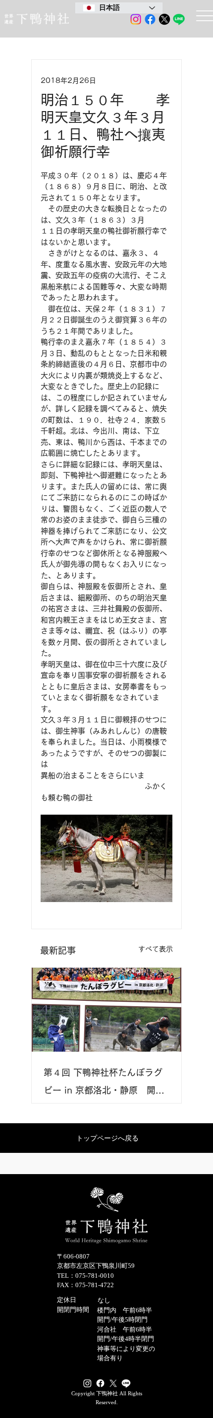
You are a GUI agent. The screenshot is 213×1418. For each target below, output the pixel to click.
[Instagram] (136, 19)
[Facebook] (150, 19)
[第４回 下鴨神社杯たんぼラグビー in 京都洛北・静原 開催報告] (106, 1010)
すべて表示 (155, 948)
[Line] (179, 19)
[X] (164, 19)
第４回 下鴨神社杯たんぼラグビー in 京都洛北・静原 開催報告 (104, 1083)
